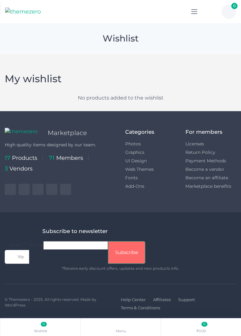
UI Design (136, 161)
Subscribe (126, 252)
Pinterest (51, 189)
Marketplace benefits (208, 186)
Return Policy (200, 152)
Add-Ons (134, 186)
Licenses (194, 144)
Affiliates (162, 299)
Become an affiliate (206, 178)
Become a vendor (204, 169)
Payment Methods (205, 161)
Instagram (38, 189)
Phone (36, 245)
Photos (133, 144)
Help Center (133, 299)
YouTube (65, 189)
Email (17, 244)
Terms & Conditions (140, 307)
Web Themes (139, 169)
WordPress (15, 305)
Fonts (131, 178)
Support (186, 299)
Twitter (10, 189)
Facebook (24, 189)
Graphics (134, 152)
